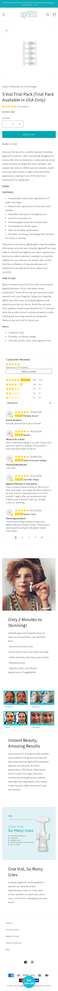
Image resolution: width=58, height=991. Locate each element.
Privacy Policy (12, 929)
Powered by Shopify (43, 986)
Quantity (6, 118)
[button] (3, 14)
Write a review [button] (29, 371)
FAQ (8, 949)
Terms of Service (14, 943)
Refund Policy (12, 936)
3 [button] (29, 537)
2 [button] (22, 537)
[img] (22, 412)
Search (9, 923)
